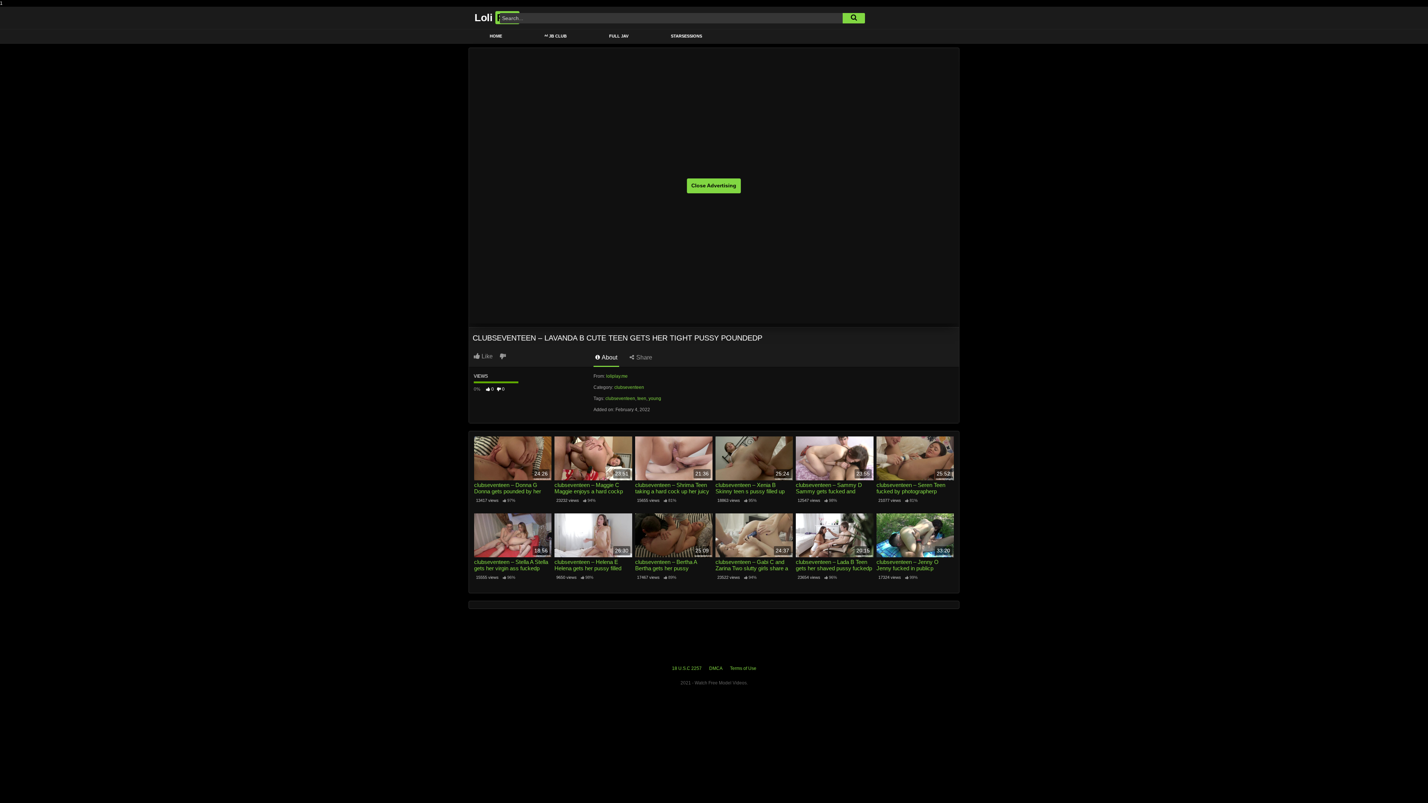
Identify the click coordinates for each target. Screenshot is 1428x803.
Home (496, 36)
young (655, 398)
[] (854, 18)
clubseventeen (629, 387)
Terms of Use (743, 668)
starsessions (686, 36)
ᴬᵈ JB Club (555, 36)
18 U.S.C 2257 (687, 668)
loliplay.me (617, 376)
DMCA (716, 668)
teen (641, 398)
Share (643, 357)
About (609, 357)
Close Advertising (713, 185)
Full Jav (618, 36)
